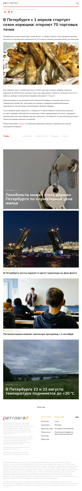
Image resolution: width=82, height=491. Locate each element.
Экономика (10, 190)
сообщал (21, 124)
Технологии (45, 432)
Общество (7, 270)
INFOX (9, 487)
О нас (56, 421)
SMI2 (4, 487)
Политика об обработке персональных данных (63, 433)
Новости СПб (41, 136)
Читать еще (41, 407)
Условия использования (64, 428)
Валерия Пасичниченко (29, 9)
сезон (65, 136)
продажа (54, 136)
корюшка (27, 136)
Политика (45, 421)
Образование (8, 331)
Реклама (57, 425)
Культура (6, 9)
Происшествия (47, 428)
